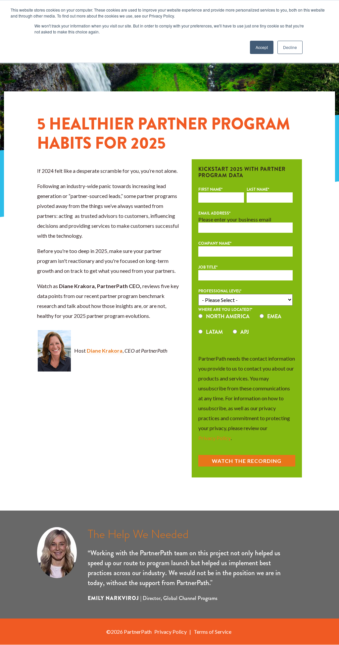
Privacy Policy (214, 438)
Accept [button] (262, 47)
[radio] (224, 319)
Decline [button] (290, 47)
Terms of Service (212, 631)
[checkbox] (245, 328)
